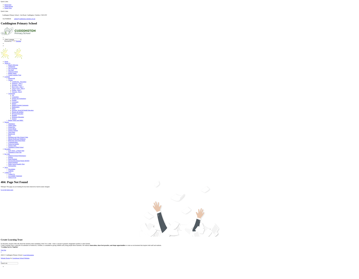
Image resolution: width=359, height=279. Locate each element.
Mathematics (15, 107)
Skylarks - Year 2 (17, 85)
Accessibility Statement (15, 176)
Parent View (8, 8)
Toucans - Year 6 (17, 92)
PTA (9, 135)
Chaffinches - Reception (19, 82)
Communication (13, 142)
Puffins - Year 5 (16, 90)
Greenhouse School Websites (20, 258)
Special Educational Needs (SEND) (18, 161)
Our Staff (11, 70)
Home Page (7, 5)
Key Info (7, 154)
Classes (10, 80)
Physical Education (17, 113)
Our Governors (12, 68)
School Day (11, 127)
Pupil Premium (12, 159)
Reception (7, 149)
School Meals (12, 129)
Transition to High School (15, 147)
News (6, 167)
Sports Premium (13, 162)
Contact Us (7, 172)
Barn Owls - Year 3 (17, 87)
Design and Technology (19, 98)
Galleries (10, 171)
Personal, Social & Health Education (23, 110)
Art (13, 95)
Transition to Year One (15, 152)
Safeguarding (12, 166)
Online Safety (12, 125)
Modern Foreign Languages (20, 105)
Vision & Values (13, 71)
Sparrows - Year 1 (17, 83)
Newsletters (11, 169)
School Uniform (13, 130)
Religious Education (18, 117)
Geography (15, 102)
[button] (5, 43)
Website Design (5, 258)
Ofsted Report (8, 6)
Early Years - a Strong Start (16, 150)
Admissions (11, 66)
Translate (18, 41)
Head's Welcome (13, 65)
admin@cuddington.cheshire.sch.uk (24, 19)
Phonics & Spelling (17, 112)
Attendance (11, 124)
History (14, 103)
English (14, 100)
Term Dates (11, 132)
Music (14, 108)
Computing (15, 97)
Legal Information (28, 255)
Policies (10, 157)
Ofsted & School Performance (17, 155)
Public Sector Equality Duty (16, 164)
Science (14, 119)
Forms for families (13, 144)
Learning (7, 77)
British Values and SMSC (15, 120)
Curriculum (11, 93)
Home (6, 61)
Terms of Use (12, 177)
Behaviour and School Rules (16, 140)
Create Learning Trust (14, 75)
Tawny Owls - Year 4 (18, 88)
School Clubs (12, 145)
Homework (11, 78)
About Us (7, 63)
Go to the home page (7, 190)
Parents (6, 122)
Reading (14, 115)
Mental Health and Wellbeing (17, 139)
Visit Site (3, 250)
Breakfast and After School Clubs (18, 137)
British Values (12, 73)
